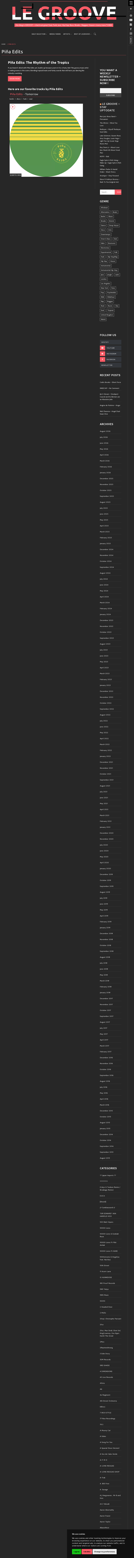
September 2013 (106, 1152)
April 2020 (104, 863)
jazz (102, 275)
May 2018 (104, 975)
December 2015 (106, 1111)
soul (30, 99)
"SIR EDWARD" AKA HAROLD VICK (108, 1215)
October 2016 (105, 1069)
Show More (15, 79)
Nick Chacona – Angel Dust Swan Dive (110, 412)
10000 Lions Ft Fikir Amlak (108, 1243)
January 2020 (105, 869)
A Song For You (106, 1442)
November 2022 (106, 697)
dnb (110, 230)
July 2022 (104, 721)
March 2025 (105, 532)
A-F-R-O (103, 1460)
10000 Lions (105, 1228)
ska (117, 306)
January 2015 (105, 1129)
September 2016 (106, 1075)
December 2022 (106, 691)
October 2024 (105, 561)
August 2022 (105, 715)
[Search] (95, 34)
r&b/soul (111, 297)
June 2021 (104, 798)
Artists (66, 34)
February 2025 (106, 538)
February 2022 (106, 750)
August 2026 (105, 431)
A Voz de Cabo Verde (108, 1454)
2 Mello (103, 1313)
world (103, 319)
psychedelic (111, 292)
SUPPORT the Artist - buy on (19, 187)
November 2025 (106, 484)
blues (111, 216)
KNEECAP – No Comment (109, 388)
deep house (114, 225)
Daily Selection (38, 34)
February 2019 (105, 922)
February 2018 (105, 987)
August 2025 (105, 502)
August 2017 (105, 1022)
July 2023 (104, 650)
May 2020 (104, 857)
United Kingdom (107, 315)
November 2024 (106, 555)
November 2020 (106, 839)
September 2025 (107, 496)
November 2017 (106, 1004)
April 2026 (104, 455)
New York (104, 288)
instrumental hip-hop (109, 270)
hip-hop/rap (113, 257)
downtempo (105, 234)
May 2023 (104, 662)
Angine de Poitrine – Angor (110, 405)
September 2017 (106, 1016)
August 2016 (105, 1081)
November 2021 (106, 768)
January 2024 (105, 614)
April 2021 (104, 809)
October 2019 (105, 880)
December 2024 (106, 549)
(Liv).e (102, 1196)
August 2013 (105, 1158)
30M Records (105, 1360)
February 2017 (105, 1052)
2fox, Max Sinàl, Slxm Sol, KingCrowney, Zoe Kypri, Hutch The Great (110, 1333)
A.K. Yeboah (105, 1504)
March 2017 (104, 1046)
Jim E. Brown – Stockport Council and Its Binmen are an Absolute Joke (110, 396)
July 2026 (104, 437)
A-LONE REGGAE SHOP (109, 1472)
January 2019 (105, 928)
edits (103, 243)
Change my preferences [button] (104, 1552)
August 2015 (105, 1123)
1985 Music (104, 1295)
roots (110, 306)
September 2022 (107, 709)
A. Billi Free (104, 1484)
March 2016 (104, 1105)
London (104, 279)
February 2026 (106, 467)
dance (103, 225)
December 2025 (106, 479)
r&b (102, 297)
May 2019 (104, 910)
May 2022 (104, 733)
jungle (109, 275)
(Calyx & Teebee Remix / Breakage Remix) (110, 1188)
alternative (105, 212)
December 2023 (106, 620)
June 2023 (104, 656)
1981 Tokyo (104, 1289)
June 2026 (104, 443)
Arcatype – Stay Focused (109, 176)
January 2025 (105, 543)
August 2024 (105, 573)
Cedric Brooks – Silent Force (110, 382)
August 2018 (105, 957)
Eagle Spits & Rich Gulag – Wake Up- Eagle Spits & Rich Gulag (110, 163)
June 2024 (104, 585)
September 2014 (106, 1146)
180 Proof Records (107, 1283)
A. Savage (104, 1490)
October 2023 (105, 632)
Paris (113, 288)
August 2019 (105, 892)
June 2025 (104, 514)
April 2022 (104, 739)
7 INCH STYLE (105, 1413)
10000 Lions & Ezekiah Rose (109, 1235)
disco (19, 99)
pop (102, 292)
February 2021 (105, 821)
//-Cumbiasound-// (107, 1208)
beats (115, 212)
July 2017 (103, 1028)
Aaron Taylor (105, 1522)
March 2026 (105, 461)
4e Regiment (105, 1395)
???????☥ (104, 1181)
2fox (102, 1325)
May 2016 (104, 1093)
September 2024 (107, 567)
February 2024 (106, 609)
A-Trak (102, 1478)
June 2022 (104, 727)
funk (24, 99)
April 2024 (104, 597)
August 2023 (105, 644)
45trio (102, 1383)
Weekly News (55, 34)
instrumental (106, 266)
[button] (131, 9)
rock (102, 306)
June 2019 (104, 904)
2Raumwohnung (106, 1348)
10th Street (104, 1265)
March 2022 (105, 744)
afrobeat (104, 208)
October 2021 (105, 774)
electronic (111, 243)
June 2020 (104, 851)
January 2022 (105, 756)
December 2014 (106, 1134)
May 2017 (104, 1034)
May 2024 (104, 591)
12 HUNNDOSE (106, 1277)
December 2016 (106, 1058)
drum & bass (106, 239)
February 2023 (106, 679)
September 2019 (106, 886)
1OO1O (102, 1301)
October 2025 (105, 490)
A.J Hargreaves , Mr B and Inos (110, 1496)
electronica (105, 248)
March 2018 (104, 981)
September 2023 (107, 638)
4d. (101, 1389)
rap (102, 301)
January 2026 (105, 473)
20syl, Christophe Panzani (110, 1319)
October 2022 (105, 703)
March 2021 (104, 815)
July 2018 (103, 963)
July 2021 (103, 792)
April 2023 (104, 668)
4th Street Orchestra (108, 1401)
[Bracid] (103, 1202)
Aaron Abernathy (107, 1510)
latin (117, 275)
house (112, 261)
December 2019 (106, 874)
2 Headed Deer (106, 1307)
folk (115, 252)
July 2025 (104, 508)
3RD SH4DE (105, 1365)
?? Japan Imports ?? (108, 1175)
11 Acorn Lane (105, 1271)
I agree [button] (77, 1552)
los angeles (105, 284)
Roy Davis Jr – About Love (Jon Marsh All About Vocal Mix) (110, 150)
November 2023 (106, 626)
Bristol (111, 221)
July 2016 (103, 1087)
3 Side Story (105, 1354)
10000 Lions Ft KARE (109, 1251)
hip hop (104, 261)
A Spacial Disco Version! (109, 1448)
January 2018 (105, 993)
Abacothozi (104, 1528)
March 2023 (105, 673)
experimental (106, 252)
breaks (103, 221)
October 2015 (105, 1117)
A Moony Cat (105, 1430)
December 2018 (106, 933)
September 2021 (106, 780)
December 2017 (106, 999)
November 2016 (106, 1063)
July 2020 (104, 845)
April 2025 (104, 526)
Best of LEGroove (82, 34)
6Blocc (102, 1407)
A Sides (103, 1436)
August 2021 (105, 786)
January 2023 (105, 685)
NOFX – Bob (104, 156)
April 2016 (104, 1099)
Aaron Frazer (105, 1516)
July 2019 (103, 898)
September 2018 (106, 951)
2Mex (102, 1342)
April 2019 (104, 916)
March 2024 (105, 603)
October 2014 (105, 1140)
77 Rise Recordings (107, 1419)
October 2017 (105, 1010)
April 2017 (104, 1040)
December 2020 (106, 833)
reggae (110, 301)
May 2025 (104, 520)
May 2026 (104, 449)
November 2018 (106, 939)
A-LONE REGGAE (107, 1466)
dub (115, 239)
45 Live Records (106, 1377)
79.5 (101, 1425)
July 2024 (104, 579)
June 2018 (104, 969)
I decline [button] (86, 1552)
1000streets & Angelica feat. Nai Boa (109, 1258)
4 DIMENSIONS (106, 1371)
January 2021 (105, 827)
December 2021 (106, 762)
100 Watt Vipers (106, 1222)
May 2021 (104, 803)
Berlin (12, 99)
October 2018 (105, 945)
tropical (110, 310)
